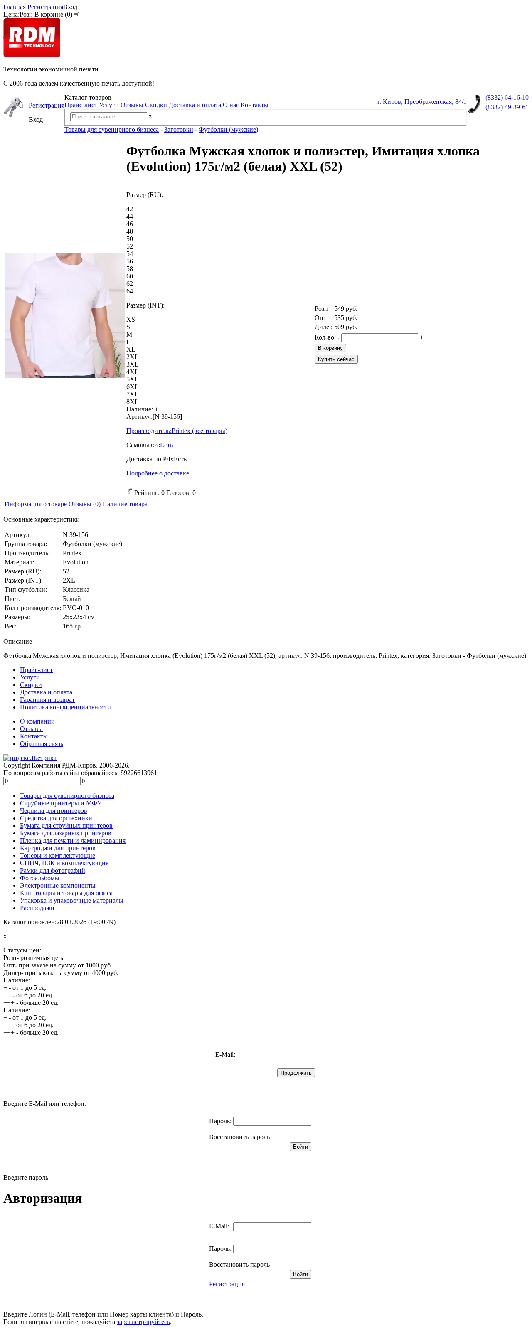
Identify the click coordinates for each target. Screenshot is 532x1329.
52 (129, 246)
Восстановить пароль (239, 1136)
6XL (132, 386)
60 (129, 276)
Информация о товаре (36, 503)
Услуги (109, 104)
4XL (132, 371)
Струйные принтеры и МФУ (60, 803)
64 (129, 291)
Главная (14, 6)
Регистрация (45, 6)
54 (129, 253)
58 (129, 268)
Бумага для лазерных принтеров (65, 833)
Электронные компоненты (58, 885)
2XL (132, 356)
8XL (132, 401)
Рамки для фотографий (52, 870)
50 (129, 238)
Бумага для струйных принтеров (66, 825)
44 (129, 216)
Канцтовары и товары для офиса (66, 892)
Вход (70, 6)
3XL (132, 364)
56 (129, 261)
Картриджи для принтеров (58, 848)
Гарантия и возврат (47, 699)
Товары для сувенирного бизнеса (67, 795)
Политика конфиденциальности (65, 707)
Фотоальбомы (39, 877)
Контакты (254, 104)
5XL (132, 379)
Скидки (156, 104)
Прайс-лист (80, 104)
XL (130, 349)
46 (129, 223)
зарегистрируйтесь (143, 1321)
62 (129, 283)
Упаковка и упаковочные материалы (71, 900)
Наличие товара (125, 503)
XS (130, 319)
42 (129, 208)
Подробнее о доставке (157, 473)
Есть (166, 444)
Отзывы (132, 104)
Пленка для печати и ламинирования (73, 840)
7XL (132, 394)
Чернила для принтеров (53, 810)
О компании (37, 721)
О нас (231, 104)
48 (129, 231)
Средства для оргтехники (56, 818)
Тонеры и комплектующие (57, 855)
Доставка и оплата (195, 104)
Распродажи (37, 907)
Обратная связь (41, 743)
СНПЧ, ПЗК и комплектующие (64, 862)
